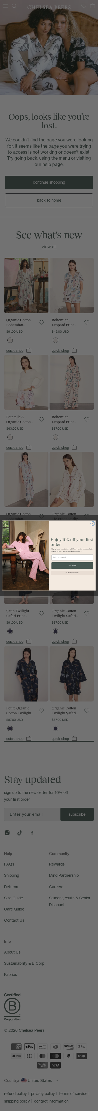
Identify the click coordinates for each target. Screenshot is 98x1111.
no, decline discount (72, 572)
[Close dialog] (93, 523)
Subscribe (72, 565)
